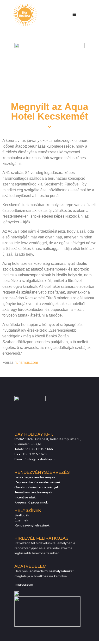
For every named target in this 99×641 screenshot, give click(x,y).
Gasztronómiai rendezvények (36, 487)
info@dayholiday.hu (41, 459)
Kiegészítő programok (31, 502)
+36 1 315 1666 (41, 449)
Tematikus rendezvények (33, 492)
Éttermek (21, 520)
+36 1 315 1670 (35, 454)
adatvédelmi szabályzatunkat (52, 571)
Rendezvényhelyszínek (32, 525)
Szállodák (21, 515)
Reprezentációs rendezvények (37, 482)
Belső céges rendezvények (34, 477)
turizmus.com (26, 362)
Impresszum (23, 584)
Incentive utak (25, 497)
